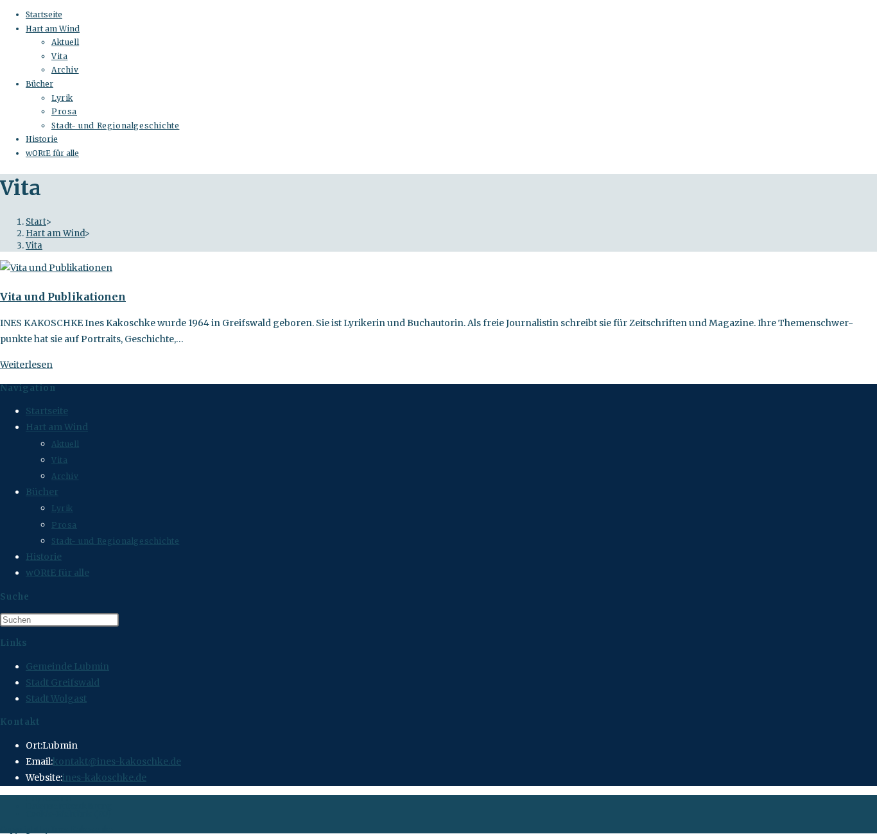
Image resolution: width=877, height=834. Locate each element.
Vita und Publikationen (63, 296)
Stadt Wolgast (56, 698)
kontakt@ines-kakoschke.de (117, 761)
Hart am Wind (53, 28)
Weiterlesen (26, 364)
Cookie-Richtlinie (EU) (68, 814)
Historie (42, 139)
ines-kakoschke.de (104, 777)
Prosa (64, 111)
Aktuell (65, 42)
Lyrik (62, 98)
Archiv (65, 69)
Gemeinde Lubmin (67, 666)
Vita (59, 56)
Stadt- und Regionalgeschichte (115, 125)
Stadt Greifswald (63, 682)
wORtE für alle (52, 153)
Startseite (44, 14)
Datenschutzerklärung (69, 806)
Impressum (48, 798)
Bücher (39, 84)
